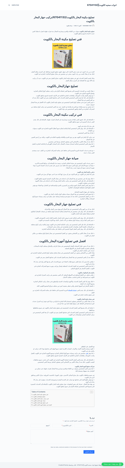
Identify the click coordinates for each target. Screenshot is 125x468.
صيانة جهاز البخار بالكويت (39, 400)
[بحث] (9, 5)
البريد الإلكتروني (66, 425)
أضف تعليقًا (89, 431)
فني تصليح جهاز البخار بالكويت (40, 402)
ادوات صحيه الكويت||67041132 (101, 5)
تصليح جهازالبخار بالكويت (39, 396)
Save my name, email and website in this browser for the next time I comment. (71, 447)
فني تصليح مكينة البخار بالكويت (40, 394)
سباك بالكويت (69, 25)
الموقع (47, 425)
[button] (112, 464)
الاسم (91, 425)
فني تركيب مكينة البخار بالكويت (41, 398)
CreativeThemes (63, 465)
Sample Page (15, 5)
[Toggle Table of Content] (91, 392)
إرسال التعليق (89, 452)
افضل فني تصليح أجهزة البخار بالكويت (42, 405)
